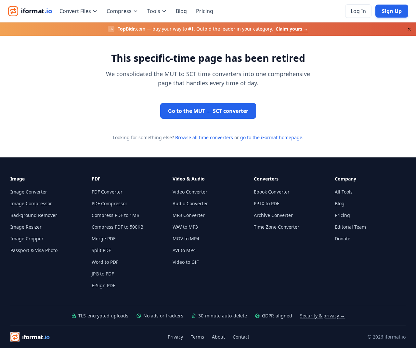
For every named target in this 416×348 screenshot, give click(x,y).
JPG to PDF (103, 274)
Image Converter (28, 192)
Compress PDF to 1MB (115, 215)
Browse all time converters (204, 137)
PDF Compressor (109, 203)
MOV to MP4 (186, 238)
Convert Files (75, 11)
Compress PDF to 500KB (117, 227)
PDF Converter (107, 192)
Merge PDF (103, 238)
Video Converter (190, 192)
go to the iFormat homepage (271, 137)
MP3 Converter (189, 215)
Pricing (204, 11)
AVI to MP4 (184, 250)
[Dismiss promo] (409, 29)
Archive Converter (273, 215)
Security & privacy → (322, 316)
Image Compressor (31, 203)
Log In (358, 11)
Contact (241, 337)
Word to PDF (105, 262)
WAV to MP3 (185, 227)
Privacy (175, 337)
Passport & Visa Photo (34, 250)
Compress (119, 11)
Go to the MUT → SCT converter (208, 110)
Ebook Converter (272, 192)
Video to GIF (186, 262)
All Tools (344, 192)
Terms (197, 337)
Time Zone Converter (276, 227)
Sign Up (392, 11)
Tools (153, 11)
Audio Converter (190, 203)
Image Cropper (27, 238)
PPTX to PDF (266, 203)
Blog (181, 11)
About (218, 337)
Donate (342, 238)
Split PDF (101, 250)
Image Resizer (26, 227)
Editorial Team (350, 227)
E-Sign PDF (103, 285)
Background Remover (33, 215)
